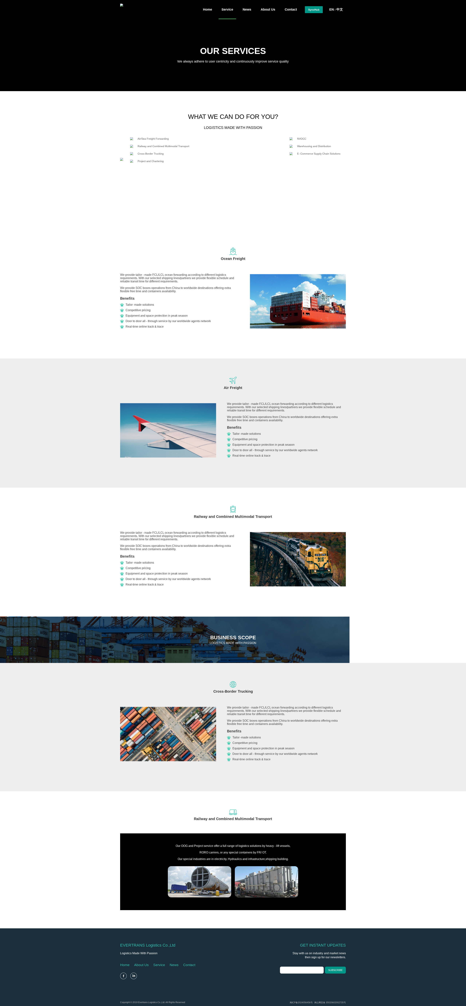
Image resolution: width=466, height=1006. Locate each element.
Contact (189, 965)
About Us (141, 965)
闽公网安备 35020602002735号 (330, 1002)
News (174, 965)
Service (159, 965)
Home (125, 965)
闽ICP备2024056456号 (301, 1002)
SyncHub (313, 9)
